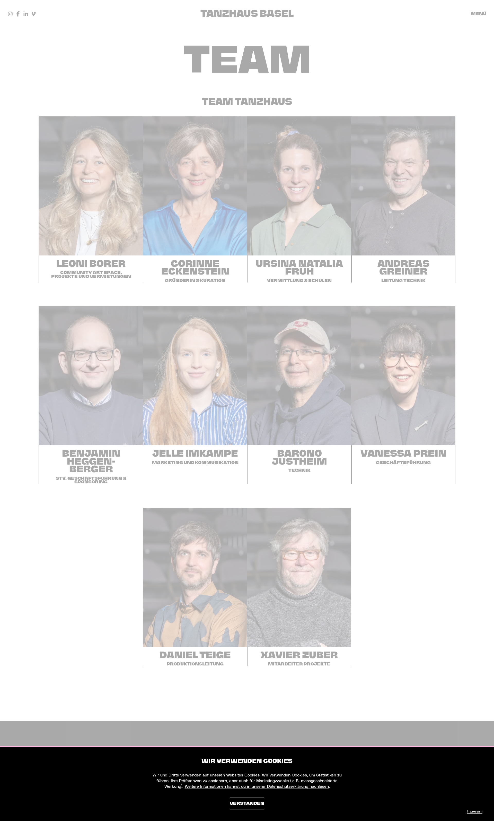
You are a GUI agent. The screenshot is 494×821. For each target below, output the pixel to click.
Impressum (474, 811)
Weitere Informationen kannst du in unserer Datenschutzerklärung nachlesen (257, 786)
